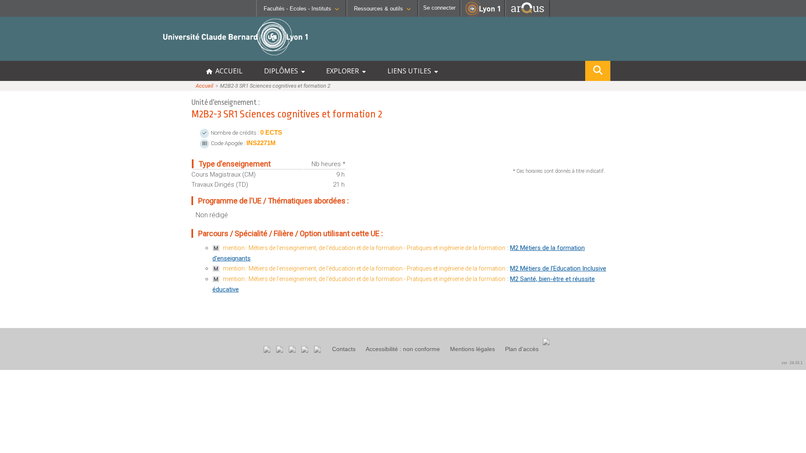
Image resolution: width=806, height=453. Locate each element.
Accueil (204, 86)
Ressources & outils (378, 8)
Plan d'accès (522, 349)
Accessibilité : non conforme (403, 349)
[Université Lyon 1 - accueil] (74, 56)
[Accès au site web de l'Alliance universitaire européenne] (527, 14)
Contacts (344, 349)
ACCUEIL (227, 71)
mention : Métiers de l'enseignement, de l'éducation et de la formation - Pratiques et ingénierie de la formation (364, 248)
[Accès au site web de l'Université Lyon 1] (483, 14)
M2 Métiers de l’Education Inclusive (558, 268)
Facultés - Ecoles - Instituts (297, 8)
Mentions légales (472, 349)
